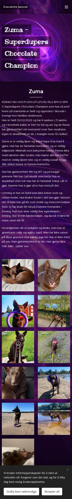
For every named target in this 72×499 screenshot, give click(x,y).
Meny (66, 6)
